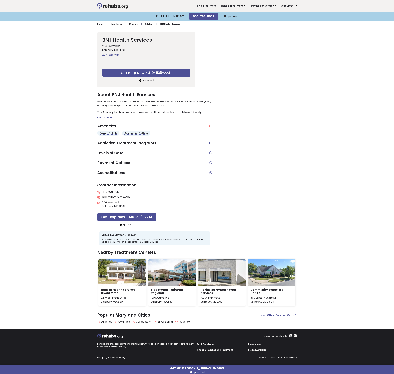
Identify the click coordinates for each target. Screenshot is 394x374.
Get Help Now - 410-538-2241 (146, 72)
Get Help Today (197, 368)
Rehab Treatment (232, 6)
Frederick (184, 321)
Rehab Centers (116, 24)
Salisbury (149, 24)
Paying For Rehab (262, 6)
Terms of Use (276, 357)
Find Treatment (206, 6)
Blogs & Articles (257, 350)
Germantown (144, 321)
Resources (287, 6)
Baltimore (107, 321)
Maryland (133, 24)
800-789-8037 (203, 16)
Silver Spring (165, 321)
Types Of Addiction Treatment (215, 350)
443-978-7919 (110, 55)
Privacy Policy (290, 357)
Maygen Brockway (126, 235)
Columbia (124, 321)
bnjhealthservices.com (116, 197)
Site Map (263, 357)
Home (100, 24)
